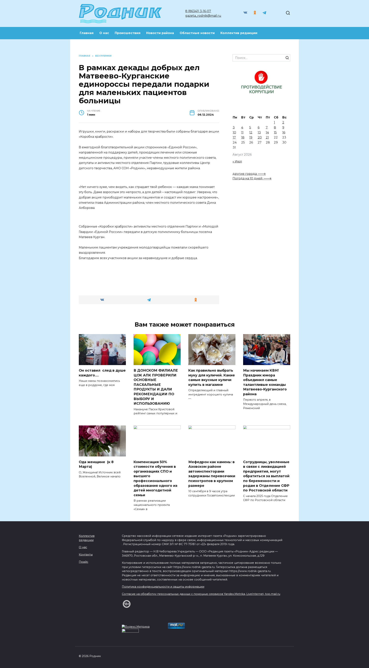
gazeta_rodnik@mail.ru (203, 16)
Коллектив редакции (238, 33)
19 (250, 137)
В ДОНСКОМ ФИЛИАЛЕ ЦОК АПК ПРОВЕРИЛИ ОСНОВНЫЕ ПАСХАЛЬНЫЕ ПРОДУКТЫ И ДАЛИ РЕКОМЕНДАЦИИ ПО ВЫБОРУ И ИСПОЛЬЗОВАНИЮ (156, 386)
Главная (87, 33)
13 (259, 132)
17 (234, 137)
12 (250, 132)
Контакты (86, 554)
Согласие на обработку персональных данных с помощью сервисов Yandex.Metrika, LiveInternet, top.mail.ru (201, 594)
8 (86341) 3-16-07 (198, 11)
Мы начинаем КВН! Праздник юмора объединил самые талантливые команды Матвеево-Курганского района (265, 382)
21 (267, 137)
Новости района (160, 33)
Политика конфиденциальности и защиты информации (163, 586)
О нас (104, 33)
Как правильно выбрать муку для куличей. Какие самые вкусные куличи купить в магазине (211, 377)
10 (234, 132)
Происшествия (127, 33)
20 (260, 137)
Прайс (83, 562)
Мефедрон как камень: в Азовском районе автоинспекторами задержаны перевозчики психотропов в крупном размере (211, 473)
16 (283, 132)
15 (275, 132)
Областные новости (197, 33)
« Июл (237, 161)
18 (242, 137)
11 (242, 132)
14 (267, 132)
